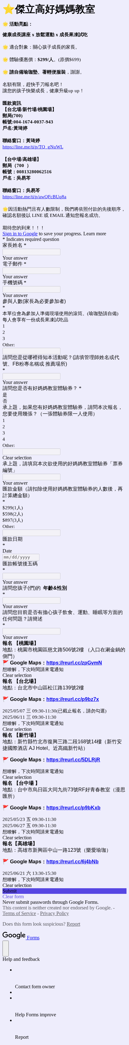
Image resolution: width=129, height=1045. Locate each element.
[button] (64, 458)
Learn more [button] (94, 233)
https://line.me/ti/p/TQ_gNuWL (33, 146)
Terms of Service (19, 913)
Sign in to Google (20, 233)
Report (73, 924)
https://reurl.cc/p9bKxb (73, 807)
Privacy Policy (54, 913)
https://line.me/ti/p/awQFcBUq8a (34, 196)
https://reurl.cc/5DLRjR (73, 759)
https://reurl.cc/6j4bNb (72, 861)
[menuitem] (70, 978)
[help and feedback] (6, 948)
